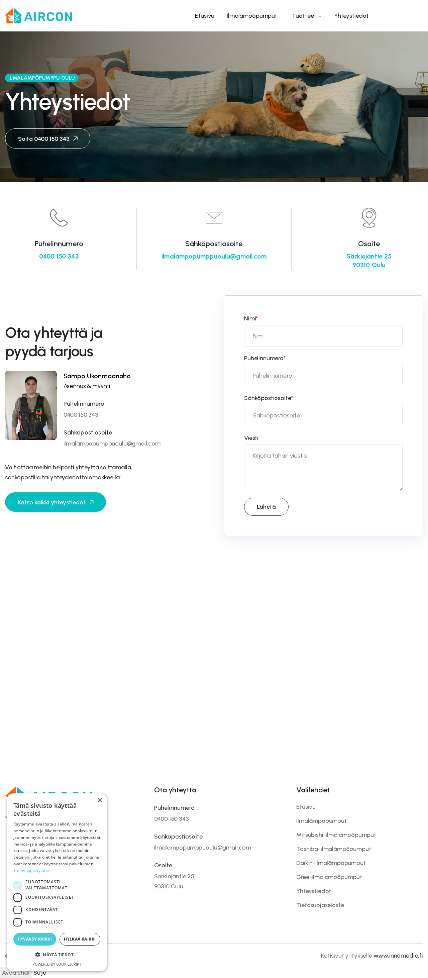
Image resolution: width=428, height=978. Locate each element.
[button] (306, 15)
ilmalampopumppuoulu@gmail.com (214, 256)
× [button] (99, 800)
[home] (38, 15)
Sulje (39, 972)
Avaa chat (16, 972)
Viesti (251, 438)
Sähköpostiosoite (268, 398)
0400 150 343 (59, 256)
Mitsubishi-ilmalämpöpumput (336, 835)
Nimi (251, 318)
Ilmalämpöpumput (321, 820)
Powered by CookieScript (56, 964)
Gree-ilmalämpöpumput (329, 877)
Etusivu (306, 806)
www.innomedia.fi (398, 955)
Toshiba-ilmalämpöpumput (333, 849)
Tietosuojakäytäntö (31, 870)
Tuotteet (304, 15)
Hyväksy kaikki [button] (35, 939)
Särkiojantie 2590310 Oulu (369, 261)
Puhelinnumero (265, 358)
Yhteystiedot (313, 891)
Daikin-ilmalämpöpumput (330, 863)
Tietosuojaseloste (320, 905)
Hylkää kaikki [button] (80, 939)
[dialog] (57, 882)
